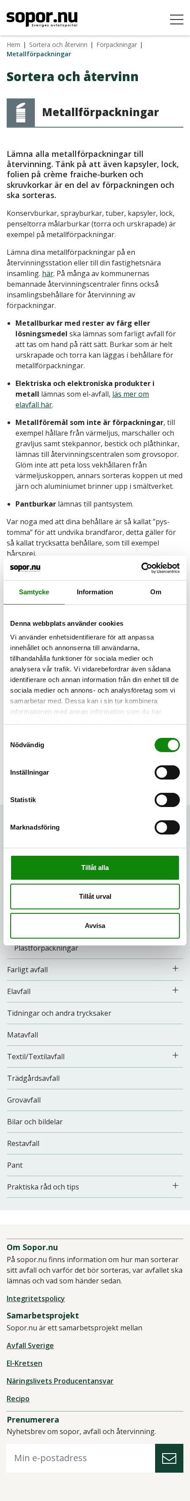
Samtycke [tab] (34, 592)
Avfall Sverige (30, 1345)
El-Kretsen (24, 1363)
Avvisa (95, 925)
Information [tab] (95, 592)
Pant (15, 1165)
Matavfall (22, 1035)
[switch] (167, 772)
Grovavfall (24, 1100)
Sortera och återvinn (58, 44)
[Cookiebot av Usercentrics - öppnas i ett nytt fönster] (141, 568)
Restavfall (23, 1143)
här (47, 273)
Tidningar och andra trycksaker (59, 1013)
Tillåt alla (95, 867)
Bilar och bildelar (35, 1122)
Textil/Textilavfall (36, 1056)
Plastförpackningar (46, 948)
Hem (13, 44)
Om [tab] (155, 592)
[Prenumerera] (169, 1458)
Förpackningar (116, 44)
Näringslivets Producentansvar (60, 1381)
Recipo (18, 1399)
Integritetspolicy (36, 1298)
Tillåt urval (95, 896)
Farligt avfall (27, 970)
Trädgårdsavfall (33, 1078)
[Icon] (175, 968)
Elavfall (18, 991)
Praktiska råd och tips (43, 1187)
